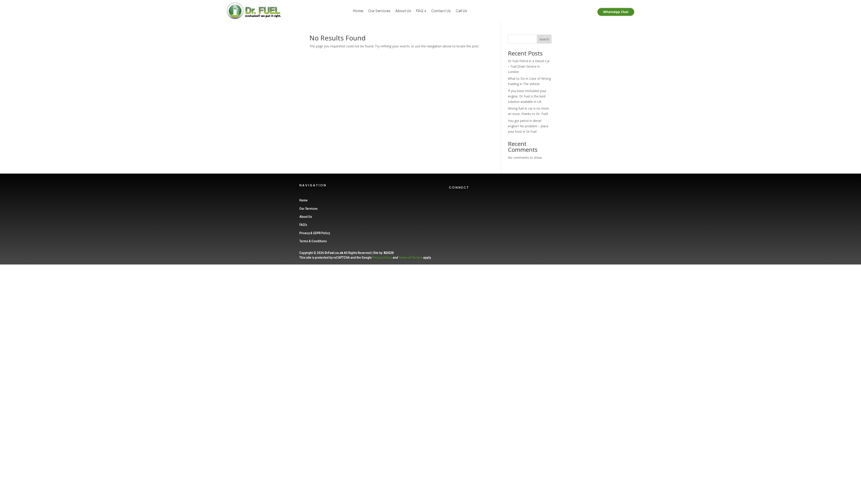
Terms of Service (410, 258)
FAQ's (303, 225)
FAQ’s (421, 10)
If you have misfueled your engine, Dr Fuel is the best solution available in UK (527, 96)
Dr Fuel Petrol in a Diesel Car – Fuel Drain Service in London (529, 66)
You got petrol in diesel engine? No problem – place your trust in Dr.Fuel (528, 126)
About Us (403, 10)
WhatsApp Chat (615, 12)
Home (358, 10)
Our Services (379, 10)
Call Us (461, 10)
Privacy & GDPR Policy (314, 233)
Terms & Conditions (313, 241)
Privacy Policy (382, 258)
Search (544, 39)
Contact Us (441, 10)
